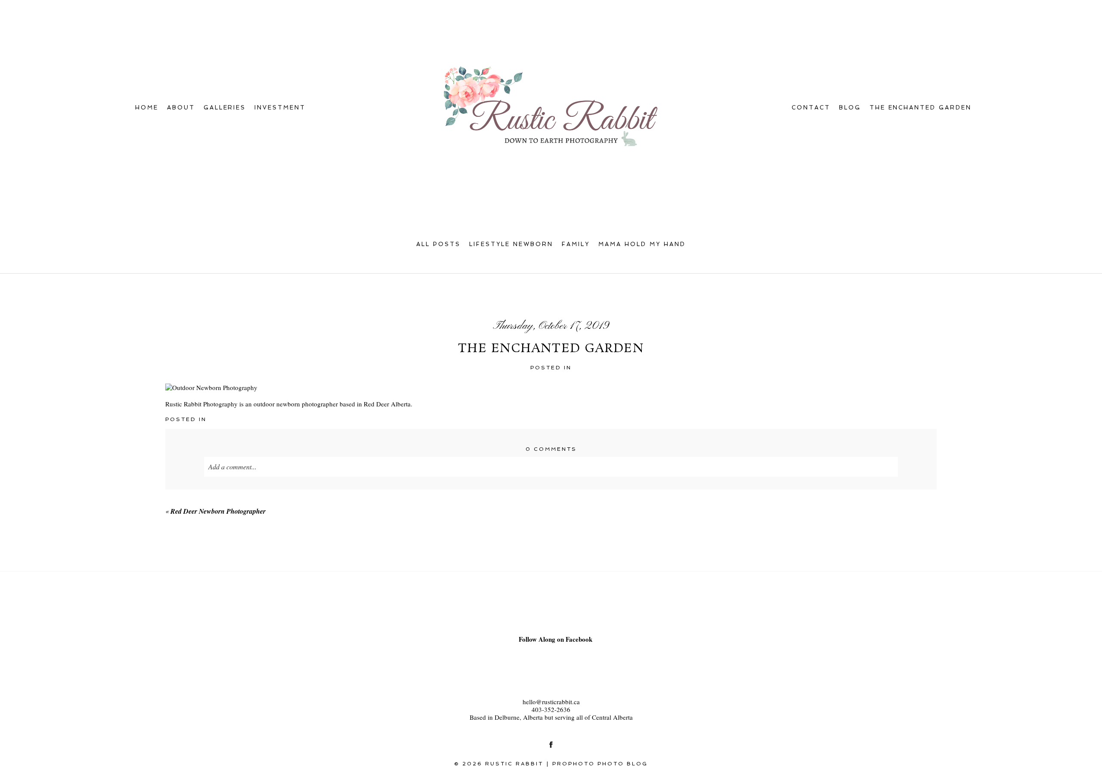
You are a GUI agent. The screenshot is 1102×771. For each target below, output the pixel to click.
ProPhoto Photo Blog (600, 764)
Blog (850, 107)
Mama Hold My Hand (642, 244)
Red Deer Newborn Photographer (218, 511)
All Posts (438, 244)
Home (146, 107)
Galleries (225, 107)
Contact (811, 107)
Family (576, 244)
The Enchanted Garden (921, 107)
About (181, 107)
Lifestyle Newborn (511, 244)
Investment (280, 107)
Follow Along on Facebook (555, 639)
